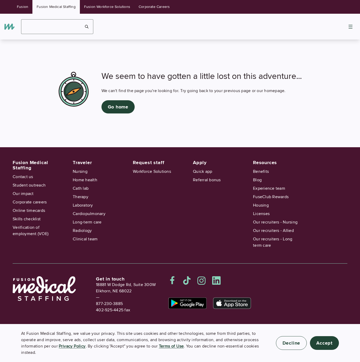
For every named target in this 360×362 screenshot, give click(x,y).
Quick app (202, 171)
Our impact (23, 193)
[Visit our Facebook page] (172, 280)
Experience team (269, 188)
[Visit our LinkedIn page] (216, 280)
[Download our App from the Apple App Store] (232, 303)
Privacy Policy (72, 346)
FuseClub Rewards (271, 196)
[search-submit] (86, 26)
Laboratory (83, 205)
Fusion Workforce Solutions (107, 6)
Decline (291, 343)
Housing (261, 205)
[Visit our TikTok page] (187, 280)
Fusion (22, 6)
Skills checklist (27, 219)
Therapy (80, 196)
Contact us (23, 176)
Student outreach (29, 185)
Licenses (261, 213)
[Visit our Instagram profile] (201, 280)
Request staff (148, 162)
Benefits (261, 171)
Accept (324, 343)
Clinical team (85, 239)
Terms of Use (171, 346)
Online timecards (29, 210)
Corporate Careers (154, 6)
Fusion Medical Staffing (56, 6)
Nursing (80, 171)
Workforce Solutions (152, 171)
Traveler (82, 162)
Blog (257, 180)
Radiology (82, 230)
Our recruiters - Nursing (275, 222)
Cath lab (81, 188)
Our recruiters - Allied (273, 230)
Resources (265, 162)
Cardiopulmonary (89, 213)
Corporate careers (30, 202)
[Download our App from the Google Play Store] (187, 303)
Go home (118, 107)
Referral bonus (207, 180)
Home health (85, 180)
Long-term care (87, 222)
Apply (200, 162)
